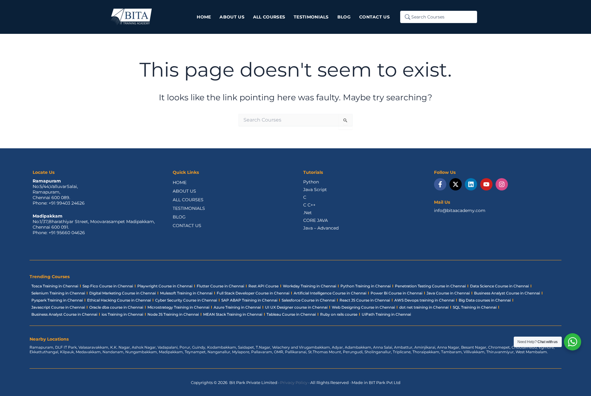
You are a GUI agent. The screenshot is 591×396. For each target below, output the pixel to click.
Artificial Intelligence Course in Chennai (330, 293)
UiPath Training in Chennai (386, 314)
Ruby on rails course (338, 314)
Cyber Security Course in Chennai (186, 300)
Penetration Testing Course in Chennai (430, 286)
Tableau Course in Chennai (291, 314)
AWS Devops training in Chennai (424, 300)
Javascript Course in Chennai (58, 307)
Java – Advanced (321, 228)
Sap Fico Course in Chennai (107, 286)
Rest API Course (263, 286)
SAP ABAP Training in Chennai (249, 300)
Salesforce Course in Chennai (308, 300)
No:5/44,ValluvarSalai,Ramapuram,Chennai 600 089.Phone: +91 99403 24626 (59, 195)
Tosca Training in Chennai (54, 286)
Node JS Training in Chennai (173, 314)
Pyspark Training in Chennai (57, 300)
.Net (307, 212)
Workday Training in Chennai (309, 286)
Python (311, 182)
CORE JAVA (315, 220)
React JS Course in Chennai (365, 300)
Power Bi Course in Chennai (396, 293)
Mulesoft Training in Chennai (186, 293)
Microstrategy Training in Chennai (178, 307)
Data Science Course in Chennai (499, 286)
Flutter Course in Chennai (220, 286)
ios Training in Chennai (122, 314)
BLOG (179, 217)
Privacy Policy (294, 382)
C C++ (309, 205)
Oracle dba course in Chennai (116, 307)
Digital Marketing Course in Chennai (122, 293)
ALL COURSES (188, 199)
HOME (180, 182)
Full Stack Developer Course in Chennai (253, 293)
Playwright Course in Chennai (164, 286)
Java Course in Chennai (448, 293)
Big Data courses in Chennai (485, 300)
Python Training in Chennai (365, 286)
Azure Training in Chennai (237, 307)
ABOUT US (184, 191)
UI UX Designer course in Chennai (296, 307)
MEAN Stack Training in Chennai (232, 314)
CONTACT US (187, 225)
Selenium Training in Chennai (58, 293)
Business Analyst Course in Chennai (507, 293)
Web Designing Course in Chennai (363, 307)
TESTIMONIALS (189, 208)
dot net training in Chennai (423, 307)
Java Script (315, 189)
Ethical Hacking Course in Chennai (119, 300)
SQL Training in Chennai (475, 307)
